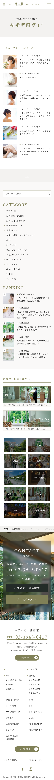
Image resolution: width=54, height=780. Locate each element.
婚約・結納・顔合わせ (15, 221)
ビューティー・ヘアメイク (16, 250)
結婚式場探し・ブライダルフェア (20, 235)
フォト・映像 (11, 279)
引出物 (9, 274)
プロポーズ (11, 211)
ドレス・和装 (11, 245)
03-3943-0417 (31, 637)
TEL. (27, 569)
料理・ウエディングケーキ (17, 255)
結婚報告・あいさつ (14, 225)
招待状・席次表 (13, 269)
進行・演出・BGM (14, 259)
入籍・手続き (11, 230)
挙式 (8, 240)
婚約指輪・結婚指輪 (15, 216)
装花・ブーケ (11, 264)
